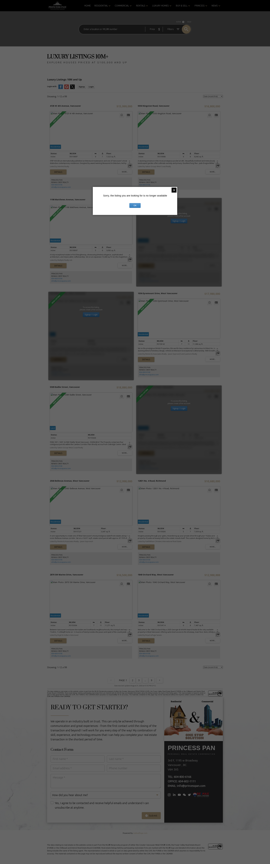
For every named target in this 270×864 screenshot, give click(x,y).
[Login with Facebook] (60, 88)
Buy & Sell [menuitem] (181, 5)
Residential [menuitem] (101, 5)
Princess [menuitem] (199, 5)
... (145, 680)
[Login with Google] (66, 88)
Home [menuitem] (87, 5)
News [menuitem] (215, 5)
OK (135, 205)
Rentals (140, 5)
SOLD (189, 22)
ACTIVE (178, 22)
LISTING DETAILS (58, 172)
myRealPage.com (140, 833)
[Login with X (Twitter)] (72, 88)
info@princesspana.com (61, 187)
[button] (169, 794)
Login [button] (91, 87)
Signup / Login (179, 221)
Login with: (52, 86)
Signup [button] (82, 87)
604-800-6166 (56, 185)
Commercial (122, 5)
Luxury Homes (160, 5)
